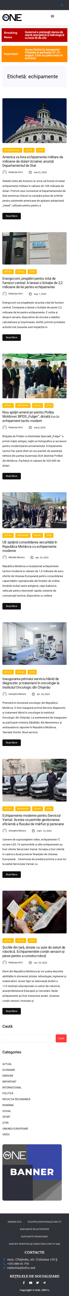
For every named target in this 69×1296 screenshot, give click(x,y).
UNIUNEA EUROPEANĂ (15, 1128)
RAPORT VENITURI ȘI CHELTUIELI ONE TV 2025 (34, 1244)
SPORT (6, 1116)
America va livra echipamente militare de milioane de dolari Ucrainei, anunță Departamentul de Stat (32, 161)
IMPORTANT (23, 405)
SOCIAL (29, 150)
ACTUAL (8, 271)
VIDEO (6, 1134)
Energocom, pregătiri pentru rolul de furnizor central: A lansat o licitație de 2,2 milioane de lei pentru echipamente (32, 283)
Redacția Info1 (16, 172)
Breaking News (10, 35)
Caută (7, 1026)
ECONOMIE (8, 1069)
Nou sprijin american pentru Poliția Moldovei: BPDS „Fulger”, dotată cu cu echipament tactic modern (30, 416)
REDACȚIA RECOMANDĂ (16, 1099)
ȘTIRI (40, 150)
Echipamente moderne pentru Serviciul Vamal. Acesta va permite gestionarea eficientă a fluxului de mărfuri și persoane (33, 820)
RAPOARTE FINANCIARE (34, 1236)
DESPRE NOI (14, 1222)
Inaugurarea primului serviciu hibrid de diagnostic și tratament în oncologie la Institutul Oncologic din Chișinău (30, 683)
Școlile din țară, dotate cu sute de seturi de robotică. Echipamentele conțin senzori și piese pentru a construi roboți (33, 951)
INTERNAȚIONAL (12, 150)
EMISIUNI (7, 1075)
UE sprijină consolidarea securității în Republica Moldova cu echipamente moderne (29, 546)
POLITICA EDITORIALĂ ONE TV (44, 1222)
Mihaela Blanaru (17, 557)
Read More (11, 216)
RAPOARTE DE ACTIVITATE (34, 1229)
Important (11, 54)
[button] (62, 5)
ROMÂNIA (8, 1105)
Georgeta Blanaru (17, 694)
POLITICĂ (7, 1093)
